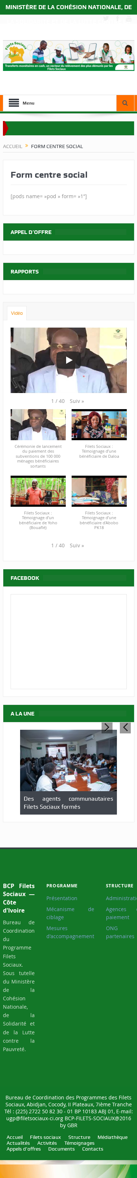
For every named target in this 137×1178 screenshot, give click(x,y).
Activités (47, 1143)
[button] (77, 401)
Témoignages (79, 1143)
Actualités (18, 1143)
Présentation (61, 898)
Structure (79, 1137)
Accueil (15, 1137)
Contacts (92, 1149)
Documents (61, 1149)
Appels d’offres (24, 1149)
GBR (72, 1125)
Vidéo (17, 313)
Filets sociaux (45, 1137)
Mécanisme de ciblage (70, 913)
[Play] (68, 360)
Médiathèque (113, 1137)
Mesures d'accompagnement (70, 932)
